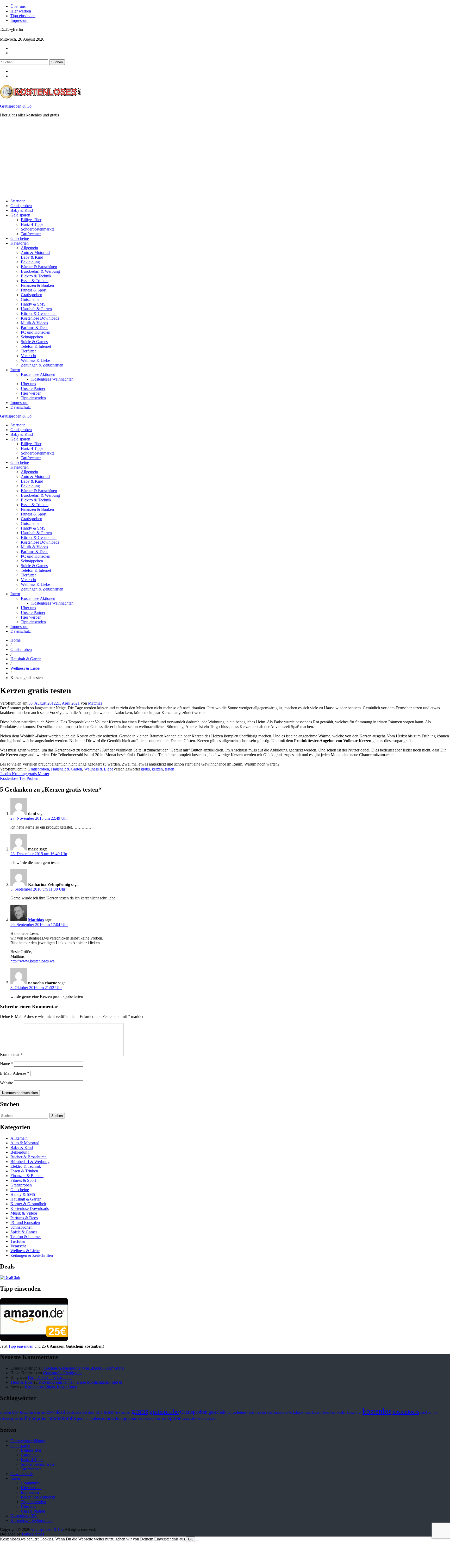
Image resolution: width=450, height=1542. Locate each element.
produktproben (89, 1418)
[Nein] (197, 1540)
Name (6, 1063)
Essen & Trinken (34, 280)
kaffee (288, 1412)
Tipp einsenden (22, 16)
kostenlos (376, 1411)
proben (42, 1419)
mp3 (423, 1412)
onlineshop (7, 1418)
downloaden (73, 1412)
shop (140, 1418)
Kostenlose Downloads (40, 318)
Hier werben (20, 11)
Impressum (19, 20)
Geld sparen (20, 215)
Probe (30, 1418)
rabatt (106, 1419)
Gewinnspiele (21, 1473)
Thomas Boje (21, 1382)
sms (164, 1418)
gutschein (218, 1412)
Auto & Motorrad (35, 252)
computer (39, 1412)
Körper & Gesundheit (39, 313)
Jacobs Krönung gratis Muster (24, 774)
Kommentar (11, 1054)
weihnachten (209, 1418)
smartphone (152, 1419)
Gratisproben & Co (16, 106)
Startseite (17, 201)
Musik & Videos (34, 323)
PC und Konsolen (35, 332)
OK (190, 1539)
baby (15, 1412)
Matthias (95, 703)
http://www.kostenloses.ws (32, 961)
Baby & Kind (21, 210)
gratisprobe (164, 1411)
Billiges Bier (31, 219)
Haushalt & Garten (36, 309)
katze (308, 1412)
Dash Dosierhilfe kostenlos (50, 1377)
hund (270, 1412)
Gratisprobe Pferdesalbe (62, 1373)
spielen (187, 1418)
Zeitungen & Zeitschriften (42, 365)
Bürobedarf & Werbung (40, 271)
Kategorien (19, 243)
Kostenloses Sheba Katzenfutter (51, 1387)
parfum (19, 1418)
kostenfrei (354, 1412)
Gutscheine (19, 238)
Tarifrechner (31, 234)
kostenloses (405, 1411)
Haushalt (260, 1412)
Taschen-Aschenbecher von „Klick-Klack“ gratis (83, 1368)
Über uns (18, 6)
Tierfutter (28, 351)
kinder (341, 1412)
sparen (175, 1418)
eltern (91, 1412)
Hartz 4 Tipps (32, 224)
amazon (5, 1412)
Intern (15, 370)
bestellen (26, 1412)
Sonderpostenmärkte (37, 229)
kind (332, 1412)
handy (250, 1412)
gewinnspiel (122, 1412)
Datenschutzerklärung (28, 1441)
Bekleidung (30, 262)
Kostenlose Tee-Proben (19, 778)
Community (30, 1483)
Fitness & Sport (33, 290)
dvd (84, 1412)
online (432, 1412)
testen (169, 769)
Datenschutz (20, 407)
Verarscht (28, 355)
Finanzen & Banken (37, 285)
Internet (279, 1412)
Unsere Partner (33, 388)
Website (6, 1083)
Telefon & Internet (36, 346)
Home (15, 640)
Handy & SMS (33, 304)
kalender (298, 1412)
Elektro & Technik (36, 276)
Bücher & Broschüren (39, 266)
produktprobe (62, 1418)
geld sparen (105, 1412)
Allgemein (29, 248)
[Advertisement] (156, 158)
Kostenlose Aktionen (38, 374)
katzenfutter (320, 1412)
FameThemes (33, 1534)
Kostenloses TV (23, 1516)
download (55, 1412)
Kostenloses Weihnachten (52, 379)
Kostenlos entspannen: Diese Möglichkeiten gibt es (80, 1382)
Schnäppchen (32, 337)
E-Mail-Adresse (14, 1073)
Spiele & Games (34, 341)
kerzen (157, 769)
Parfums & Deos (34, 327)
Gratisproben (21, 205)
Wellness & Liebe (35, 360)
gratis (145, 769)
